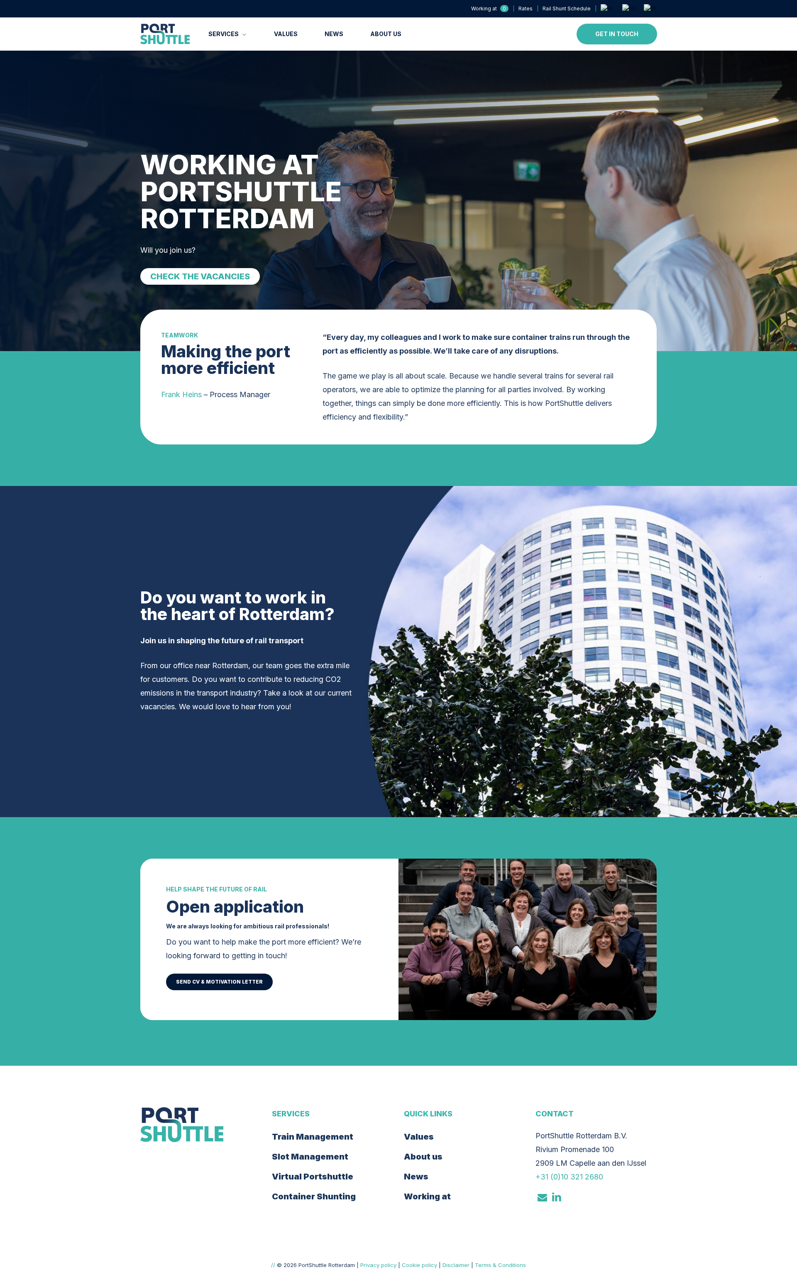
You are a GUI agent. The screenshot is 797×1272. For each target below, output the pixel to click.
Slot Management (310, 1157)
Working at (427, 1196)
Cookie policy (419, 1265)
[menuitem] (607, 8)
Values (419, 1137)
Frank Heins (181, 394)
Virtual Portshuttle (312, 1177)
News (416, 1177)
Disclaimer (456, 1265)
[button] (200, 276)
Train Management (312, 1137)
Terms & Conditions (500, 1265)
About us (423, 1157)
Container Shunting (314, 1196)
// (273, 1265)
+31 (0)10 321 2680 (569, 1176)
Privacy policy (378, 1265)
